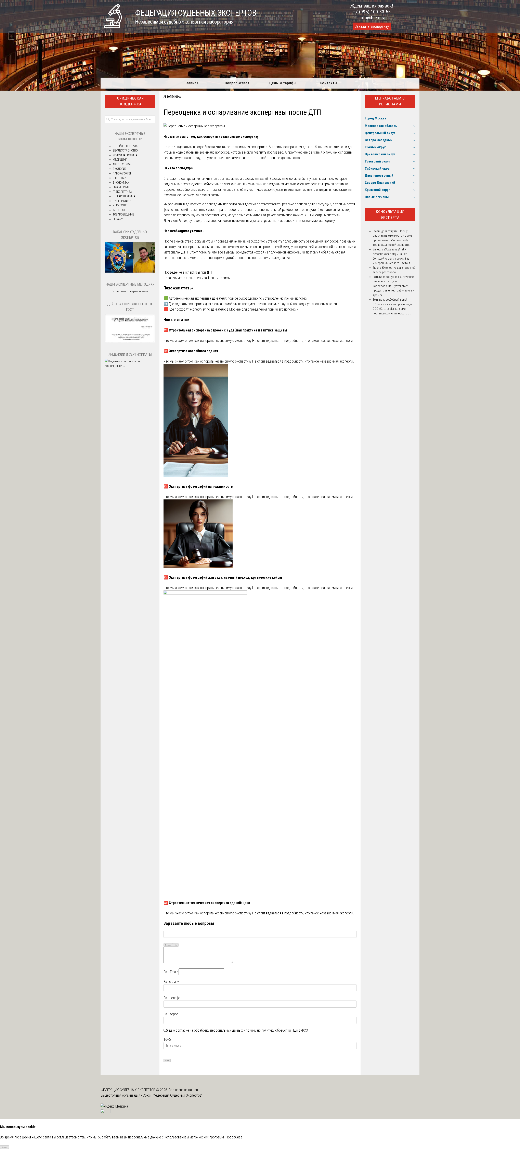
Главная (191, 83)
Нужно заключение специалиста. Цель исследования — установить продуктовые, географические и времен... (393, 286)
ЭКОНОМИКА (121, 182)
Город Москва (375, 118)
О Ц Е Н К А (119, 178)
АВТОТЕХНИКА (172, 96)
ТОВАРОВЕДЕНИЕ (123, 214)
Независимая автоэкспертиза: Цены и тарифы (197, 278)
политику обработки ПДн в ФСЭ (284, 1030)
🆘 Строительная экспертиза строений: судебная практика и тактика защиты (225, 330)
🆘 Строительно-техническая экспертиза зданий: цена (207, 903)
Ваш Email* (171, 972)
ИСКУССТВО (120, 205)
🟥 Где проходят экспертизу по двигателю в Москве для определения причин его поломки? (231, 309)
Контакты (328, 83)
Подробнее (233, 1137)
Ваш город (171, 1014)
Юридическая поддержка (130, 101)
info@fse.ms (371, 18)
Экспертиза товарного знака (130, 291)
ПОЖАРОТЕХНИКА (124, 196)
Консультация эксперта (390, 214)
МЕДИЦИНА (120, 159)
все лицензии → (115, 366)
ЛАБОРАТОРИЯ (122, 173)
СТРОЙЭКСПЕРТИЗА (125, 146)
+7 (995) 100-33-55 (372, 12)
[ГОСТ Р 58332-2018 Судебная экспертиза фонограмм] (130, 341)
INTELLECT (119, 210)
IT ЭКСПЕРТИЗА (122, 192)
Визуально (168, 945)
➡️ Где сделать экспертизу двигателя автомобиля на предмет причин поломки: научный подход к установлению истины (251, 304)
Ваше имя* (171, 981)
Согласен (4, 1147)
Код (176, 945)
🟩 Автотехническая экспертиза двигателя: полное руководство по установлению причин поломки (236, 298)
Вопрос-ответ (237, 83)
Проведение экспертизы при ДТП (188, 272)
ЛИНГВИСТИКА (122, 201)
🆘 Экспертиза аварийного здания (191, 351)
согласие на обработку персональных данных (209, 1030)
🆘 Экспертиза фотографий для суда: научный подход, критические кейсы (223, 577)
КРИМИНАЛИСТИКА (125, 155)
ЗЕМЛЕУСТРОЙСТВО (125, 150)
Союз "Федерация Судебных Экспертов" (172, 1095)
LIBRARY (118, 219)
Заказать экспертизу (372, 26)
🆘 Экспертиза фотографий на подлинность (198, 486)
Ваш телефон (173, 998)
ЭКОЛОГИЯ (120, 169)
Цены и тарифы (283, 83)
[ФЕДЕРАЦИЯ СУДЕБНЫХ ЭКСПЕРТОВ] (113, 27)
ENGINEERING (121, 187)
